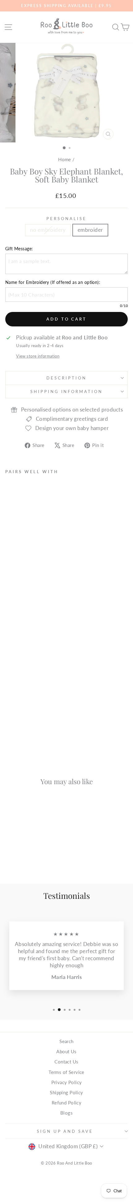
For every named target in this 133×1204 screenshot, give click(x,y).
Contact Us (66, 1061)
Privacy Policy (66, 1082)
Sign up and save (65, 1131)
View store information (37, 356)
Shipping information (66, 391)
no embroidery (48, 230)
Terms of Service (66, 1072)
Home (64, 159)
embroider (90, 230)
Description (66, 377)
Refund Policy (66, 1102)
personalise (66, 218)
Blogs (66, 1113)
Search (66, 1041)
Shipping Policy (66, 1092)
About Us (66, 1051)
